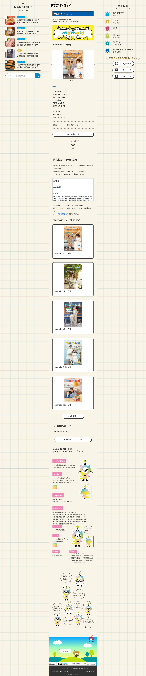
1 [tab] (71, 81)
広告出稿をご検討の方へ (59, 671)
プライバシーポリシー (75, 671)
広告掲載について (71, 439)
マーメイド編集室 (58, 214)
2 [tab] (73, 81)
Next (94, 65)
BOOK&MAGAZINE (65, 19)
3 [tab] (75, 81)
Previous (52, 65)
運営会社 (83, 668)
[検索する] (37, 75)
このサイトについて (64, 668)
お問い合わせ (88, 671)
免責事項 (75, 668)
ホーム (54, 19)
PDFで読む (71, 134)
